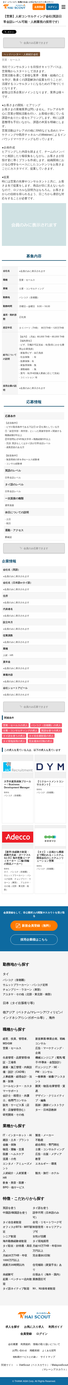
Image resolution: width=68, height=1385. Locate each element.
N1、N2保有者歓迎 (44, 1288)
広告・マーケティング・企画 (49, 1050)
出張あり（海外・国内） (47, 1274)
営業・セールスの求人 (15, 725)
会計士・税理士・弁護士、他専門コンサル (16, 1098)
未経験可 (8, 1274)
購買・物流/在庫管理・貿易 (50, 1088)
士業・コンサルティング (49, 1149)
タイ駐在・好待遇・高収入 (17, 1248)
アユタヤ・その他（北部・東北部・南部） (28, 994)
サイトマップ (47, 1356)
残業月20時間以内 (13, 1264)
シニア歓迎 (9, 1236)
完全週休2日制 (41, 1255)
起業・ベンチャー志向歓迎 (17, 1281)
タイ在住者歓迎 (12, 1222)
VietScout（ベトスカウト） (34, 1365)
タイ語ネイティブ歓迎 (16, 1288)
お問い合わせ (19, 1350)
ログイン (52, 6)
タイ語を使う (41, 1208)
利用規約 (25, 1344)
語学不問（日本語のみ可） (46, 1215)
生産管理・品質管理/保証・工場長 (16, 1059)
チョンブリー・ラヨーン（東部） (22, 989)
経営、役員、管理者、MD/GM (16, 1041)
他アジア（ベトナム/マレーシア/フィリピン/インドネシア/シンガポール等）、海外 (33, 1015)
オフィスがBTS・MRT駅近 (17, 1229)
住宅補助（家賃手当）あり (47, 1267)
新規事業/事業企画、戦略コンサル (50, 1041)
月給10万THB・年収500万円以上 (47, 1248)
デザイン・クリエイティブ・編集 (49, 1098)
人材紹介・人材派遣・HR (16, 1175)
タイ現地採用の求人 (14, 741)
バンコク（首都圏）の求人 (46, 725)
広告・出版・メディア (48, 1154)
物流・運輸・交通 (13, 1149)
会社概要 (13, 1344)
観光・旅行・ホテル (47, 1173)
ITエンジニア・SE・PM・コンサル (47, 1069)
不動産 (39, 1140)
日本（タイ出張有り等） (19, 1003)
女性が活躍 (39, 1236)
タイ (6, 974)
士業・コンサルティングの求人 (20, 730)
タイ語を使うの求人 (14, 735)
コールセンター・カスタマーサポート (17, 1088)
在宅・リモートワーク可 (47, 1222)
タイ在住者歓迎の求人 (41, 735)
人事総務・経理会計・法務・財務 (17, 1079)
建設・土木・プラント (16, 1140)
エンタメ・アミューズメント (17, 1166)
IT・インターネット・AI (17, 1135)
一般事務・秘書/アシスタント (50, 1079)
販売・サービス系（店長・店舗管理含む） (16, 1107)
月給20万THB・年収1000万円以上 (15, 1257)
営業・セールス (12, 1048)
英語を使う (9, 1208)
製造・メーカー (44, 1135)
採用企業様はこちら (34, 939)
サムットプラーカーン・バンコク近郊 (25, 985)
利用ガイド (56, 1327)
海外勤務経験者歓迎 (15, 1241)
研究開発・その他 (13, 1114)
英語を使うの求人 (51, 730)
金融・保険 (9, 1144)
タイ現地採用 (41, 1241)
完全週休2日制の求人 (40, 741)
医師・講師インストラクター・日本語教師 (49, 1107)
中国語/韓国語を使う (15, 1212)
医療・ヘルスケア (13, 1154)
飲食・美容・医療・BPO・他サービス (15, 1185)
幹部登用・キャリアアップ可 (47, 1229)
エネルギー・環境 (45, 1163)
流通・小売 (9, 1159)
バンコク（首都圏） (15, 980)
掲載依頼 (34, 1350)
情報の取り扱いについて (46, 1344)
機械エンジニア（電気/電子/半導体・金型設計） (50, 1059)
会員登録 (38, 6)
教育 (38, 1159)
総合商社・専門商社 (47, 1144)
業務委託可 (39, 1279)
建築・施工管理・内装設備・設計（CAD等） (17, 1069)
